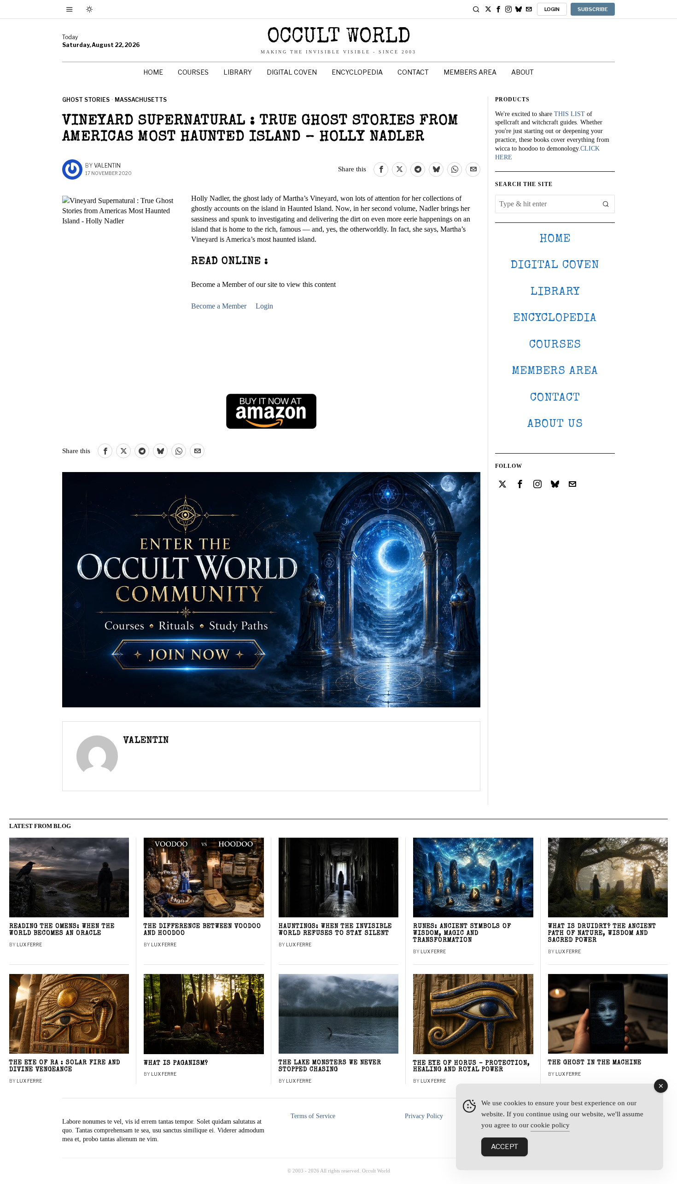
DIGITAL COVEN (555, 265)
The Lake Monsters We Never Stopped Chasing (330, 1066)
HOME (555, 239)
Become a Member (218, 306)
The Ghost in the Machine (595, 1063)
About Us (555, 424)
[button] (605, 204)
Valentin (107, 165)
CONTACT (555, 398)
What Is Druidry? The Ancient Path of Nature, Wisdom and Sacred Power (602, 934)
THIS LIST (569, 114)
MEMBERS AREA (555, 371)
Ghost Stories (86, 99)
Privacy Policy (424, 1116)
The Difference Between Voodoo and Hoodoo (202, 930)
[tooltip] (488, 9)
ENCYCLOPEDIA (555, 318)
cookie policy (550, 1125)
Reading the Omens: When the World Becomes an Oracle (62, 930)
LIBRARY (555, 292)
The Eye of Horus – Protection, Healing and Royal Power (471, 1067)
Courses (555, 345)
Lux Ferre (29, 944)
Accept (504, 1147)
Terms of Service (313, 1116)
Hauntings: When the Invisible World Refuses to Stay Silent (335, 930)
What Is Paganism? (176, 1064)
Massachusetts (141, 99)
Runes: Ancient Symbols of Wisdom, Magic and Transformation (462, 934)
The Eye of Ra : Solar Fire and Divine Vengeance (64, 1066)
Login (264, 306)
